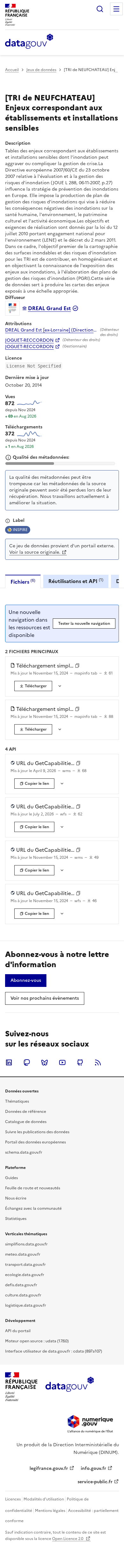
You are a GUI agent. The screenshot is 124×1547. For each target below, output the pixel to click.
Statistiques (15, 1219)
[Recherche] (99, 9)
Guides (11, 1178)
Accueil (12, 70)
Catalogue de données (25, 1122)
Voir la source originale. (34, 552)
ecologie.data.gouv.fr (24, 1275)
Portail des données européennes (35, 1142)
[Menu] (116, 9)
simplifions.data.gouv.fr (26, 1244)
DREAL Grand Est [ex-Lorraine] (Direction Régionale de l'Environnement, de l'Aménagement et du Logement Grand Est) (51, 330)
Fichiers (22, 582)
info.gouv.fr (93, 1468)
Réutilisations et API (75, 581)
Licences (13, 1499)
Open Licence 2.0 (68, 1539)
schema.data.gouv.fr (23, 1152)
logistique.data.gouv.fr (25, 1305)
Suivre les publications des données (37, 1132)
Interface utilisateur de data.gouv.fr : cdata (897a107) (53, 1351)
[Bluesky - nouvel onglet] (44, 1062)
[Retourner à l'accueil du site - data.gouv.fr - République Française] (69, 1386)
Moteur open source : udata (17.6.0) (37, 1341)
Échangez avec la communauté (33, 1208)
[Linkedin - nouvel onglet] (9, 1062)
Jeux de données (41, 70)
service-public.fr (95, 1481)
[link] (33, 686)
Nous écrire (15, 1198)
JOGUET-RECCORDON (29, 340)
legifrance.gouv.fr (49, 1468)
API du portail (18, 1331)
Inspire (20, 530)
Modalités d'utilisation (44, 1499)
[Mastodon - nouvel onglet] (26, 1062)
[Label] (8, 521)
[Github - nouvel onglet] (80, 1062)
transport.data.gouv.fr (25, 1264)
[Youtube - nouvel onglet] (62, 1062)
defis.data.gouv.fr (21, 1285)
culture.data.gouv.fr (23, 1295)
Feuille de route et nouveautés (32, 1188)
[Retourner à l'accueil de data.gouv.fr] (29, 42)
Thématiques (17, 1101)
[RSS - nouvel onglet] (98, 1062)
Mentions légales (50, 1511)
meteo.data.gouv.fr (22, 1254)
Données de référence (25, 1111)
